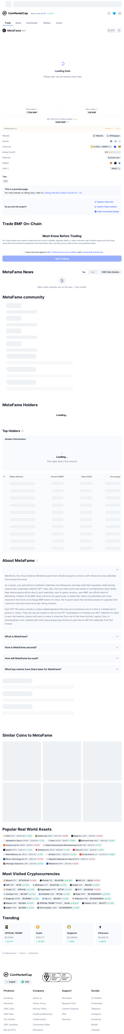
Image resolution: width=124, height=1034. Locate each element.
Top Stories (9, 1027)
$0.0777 (99, 911)
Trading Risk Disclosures (92, 252)
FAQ (64, 1022)
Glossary (66, 1027)
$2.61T (43, 13)
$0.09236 (89, 898)
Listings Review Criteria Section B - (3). (63, 192)
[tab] (83, 272)
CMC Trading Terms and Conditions (62, 252)
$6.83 (89, 888)
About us (37, 1006)
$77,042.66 (21, 888)
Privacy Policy (40, 1017)
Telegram (95, 1017)
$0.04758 (57, 888)
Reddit (94, 1032)
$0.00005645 (59, 916)
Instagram (96, 1022)
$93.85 (85, 893)
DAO (6, 181)
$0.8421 (57, 907)
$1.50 (17, 893)
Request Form (69, 1011)
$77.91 (56, 898)
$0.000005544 (93, 907)
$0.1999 (20, 916)
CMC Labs (9, 1017)
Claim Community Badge (108, 211)
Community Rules (41, 1032)
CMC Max (9, 1022)
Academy (8, 1006)
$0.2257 (20, 902)
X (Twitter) (96, 1006)
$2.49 (59, 911)
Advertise (8, 1011)
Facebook (96, 1027)
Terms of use (39, 1011)
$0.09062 (22, 907)
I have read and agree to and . (64, 252)
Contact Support (70, 1017)
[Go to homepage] (15, 13)
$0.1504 (20, 911)
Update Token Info (105, 202)
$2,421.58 (50, 893)
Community (96, 1011)
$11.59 (55, 902)
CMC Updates (11, 1032)
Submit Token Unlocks (107, 207)
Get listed (67, 1006)
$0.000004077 (93, 902)
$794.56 (20, 898)
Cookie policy (39, 1027)
